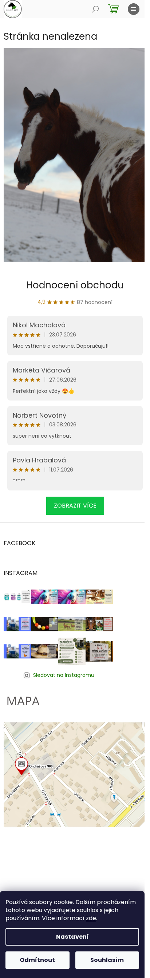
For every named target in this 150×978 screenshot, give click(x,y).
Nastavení (72, 936)
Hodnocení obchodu (75, 285)
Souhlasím (107, 960)
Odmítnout (37, 960)
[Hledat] (95, 9)
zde (91, 918)
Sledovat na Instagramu (63, 675)
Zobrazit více (75, 505)
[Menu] (133, 9)
